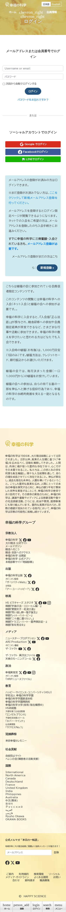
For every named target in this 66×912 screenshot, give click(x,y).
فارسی (9, 813)
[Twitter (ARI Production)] (29, 642)
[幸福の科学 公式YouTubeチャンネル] (17, 862)
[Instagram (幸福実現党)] (33, 672)
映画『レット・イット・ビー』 (18, 615)
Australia (11, 797)
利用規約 (24, 874)
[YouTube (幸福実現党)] (29, 672)
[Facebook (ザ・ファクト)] (29, 648)
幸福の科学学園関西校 (17, 702)
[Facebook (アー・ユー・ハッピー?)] (37, 589)
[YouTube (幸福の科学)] (29, 540)
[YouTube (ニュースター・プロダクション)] (47, 638)
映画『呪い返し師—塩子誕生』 (21, 612)
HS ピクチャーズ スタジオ (19, 602)
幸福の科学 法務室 (15, 555)
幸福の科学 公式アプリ (17, 559)
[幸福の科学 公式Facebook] (7, 862)
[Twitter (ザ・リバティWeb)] (29, 582)
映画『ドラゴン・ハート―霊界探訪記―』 (26, 622)
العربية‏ (8, 810)
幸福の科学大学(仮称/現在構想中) (24, 705)
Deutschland (14, 781)
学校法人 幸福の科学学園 (19, 695)
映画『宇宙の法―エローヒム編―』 (23, 606)
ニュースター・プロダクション (20, 638)
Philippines (13, 794)
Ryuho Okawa (14, 816)
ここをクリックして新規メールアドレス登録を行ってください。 (33, 197)
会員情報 (51, 12)
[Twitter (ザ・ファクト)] (24, 648)
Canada (10, 778)
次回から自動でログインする (21, 83)
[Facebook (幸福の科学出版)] (30, 575)
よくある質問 (41, 877)
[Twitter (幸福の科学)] (20, 540)
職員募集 (45, 880)
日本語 (46, 4)
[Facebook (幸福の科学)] (25, 540)
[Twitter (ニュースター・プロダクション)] (38, 638)
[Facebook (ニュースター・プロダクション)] (43, 638)
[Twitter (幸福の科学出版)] (25, 575)
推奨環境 (39, 874)
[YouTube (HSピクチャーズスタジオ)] (44, 602)
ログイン (33, 91)
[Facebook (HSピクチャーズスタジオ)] (40, 602)
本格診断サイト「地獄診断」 (19, 562)
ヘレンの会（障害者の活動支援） (22, 759)
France (10, 785)
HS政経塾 (10, 708)
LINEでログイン (34, 159)
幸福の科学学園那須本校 (19, 698)
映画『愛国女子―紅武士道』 (20, 609)
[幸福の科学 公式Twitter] (12, 862)
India (8, 791)
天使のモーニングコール (18, 659)
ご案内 (10, 874)
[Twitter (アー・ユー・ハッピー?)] (33, 589)
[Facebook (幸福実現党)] (25, 672)
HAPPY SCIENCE (35, 896)
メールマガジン (13, 546)
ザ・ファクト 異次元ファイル (20, 655)
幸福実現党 (11, 672)
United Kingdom (16, 788)
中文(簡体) (11, 800)
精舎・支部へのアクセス (17, 552)
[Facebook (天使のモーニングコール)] (38, 659)
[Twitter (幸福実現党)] (20, 672)
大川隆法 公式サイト (16, 543)
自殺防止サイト (13, 756)
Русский (14, 807)
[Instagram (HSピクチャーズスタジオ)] (49, 602)
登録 (56, 852)
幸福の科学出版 (14, 575)
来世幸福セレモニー (16, 741)
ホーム (12, 12)
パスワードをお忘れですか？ (33, 100)
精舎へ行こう (12, 549)
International (14, 772)
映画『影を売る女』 (15, 625)
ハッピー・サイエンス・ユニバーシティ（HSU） (28, 692)
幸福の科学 (11, 540)
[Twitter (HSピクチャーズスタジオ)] (36, 602)
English (56, 4)
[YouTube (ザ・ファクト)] (20, 648)
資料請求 (30, 880)
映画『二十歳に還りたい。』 (19, 618)
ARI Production (16, 642)
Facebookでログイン (35, 151)
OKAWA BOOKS (15, 819)
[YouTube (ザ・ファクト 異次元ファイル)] (38, 655)
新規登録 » (47, 267)
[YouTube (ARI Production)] (34, 642)
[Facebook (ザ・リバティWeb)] (33, 582)
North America (15, 775)
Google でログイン (35, 144)
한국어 (9, 803)
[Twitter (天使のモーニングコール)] (34, 659)
